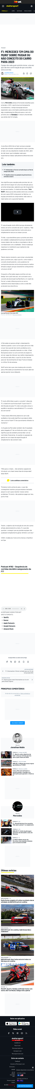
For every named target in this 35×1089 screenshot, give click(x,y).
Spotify (6, 617)
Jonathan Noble (8, 72)
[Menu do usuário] (31, 6)
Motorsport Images (17, 314)
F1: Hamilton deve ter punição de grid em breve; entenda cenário (18, 175)
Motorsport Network (14, 1085)
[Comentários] (31, 73)
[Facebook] (7, 661)
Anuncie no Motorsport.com (17, 1064)
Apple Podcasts (9, 623)
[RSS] (26, 1033)
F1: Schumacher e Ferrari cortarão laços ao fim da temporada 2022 (18, 170)
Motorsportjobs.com (17, 1048)
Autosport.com (17, 1051)
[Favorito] (27, 73)
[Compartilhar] (23, 73)
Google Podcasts (9, 626)
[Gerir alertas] (28, 661)
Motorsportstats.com (17, 1053)
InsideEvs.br (17, 1042)
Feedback (17, 1061)
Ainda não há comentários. (17, 694)
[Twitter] (11, 661)
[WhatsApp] (15, 661)
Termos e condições (12, 1080)
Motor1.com (17, 1045)
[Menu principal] (3, 6)
